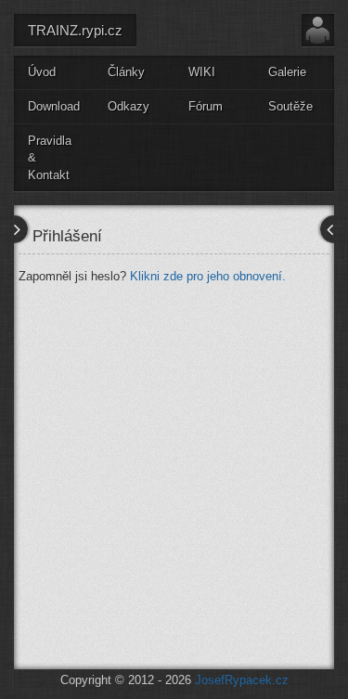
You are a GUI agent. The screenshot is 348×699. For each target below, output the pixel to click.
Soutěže (290, 106)
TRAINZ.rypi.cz (75, 30)
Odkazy (128, 106)
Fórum (205, 106)
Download (54, 106)
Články (126, 72)
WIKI (201, 72)
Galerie (287, 72)
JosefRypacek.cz (242, 680)
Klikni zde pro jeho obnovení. (208, 276)
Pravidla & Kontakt (49, 158)
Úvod (42, 72)
